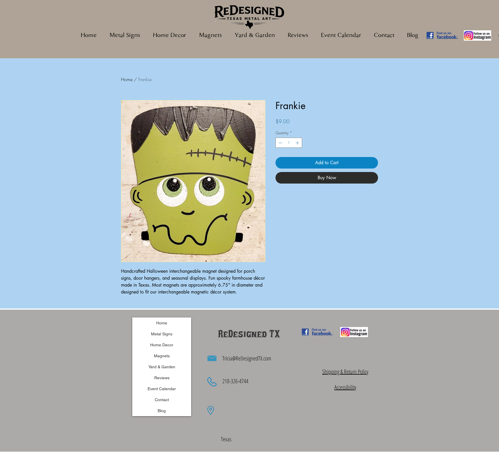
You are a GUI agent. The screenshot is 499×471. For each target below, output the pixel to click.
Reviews (162, 377)
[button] (210, 35)
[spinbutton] (289, 143)
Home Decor (161, 345)
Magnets (162, 356)
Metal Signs (161, 334)
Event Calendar (162, 388)
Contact (162, 399)
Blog (162, 410)
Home (127, 79)
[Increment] (298, 143)
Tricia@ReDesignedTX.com (246, 358)
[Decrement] (279, 143)
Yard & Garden (161, 367)
